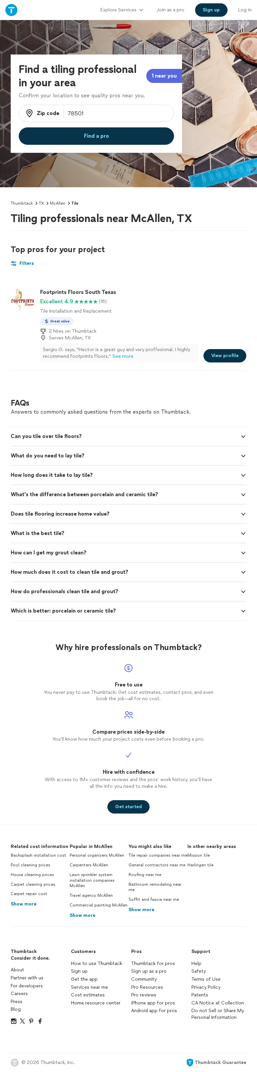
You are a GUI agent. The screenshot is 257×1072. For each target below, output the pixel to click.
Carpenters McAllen (89, 865)
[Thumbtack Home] (11, 10)
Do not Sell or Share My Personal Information (217, 1014)
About (17, 970)
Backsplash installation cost (38, 855)
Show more (23, 904)
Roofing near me (144, 874)
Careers (19, 993)
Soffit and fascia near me (153, 899)
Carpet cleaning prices (33, 884)
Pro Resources (147, 987)
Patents (199, 995)
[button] (128, 436)
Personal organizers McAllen (97, 855)
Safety (198, 971)
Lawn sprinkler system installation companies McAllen (92, 880)
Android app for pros (154, 1010)
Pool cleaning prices (30, 865)
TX (41, 203)
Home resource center (95, 1003)
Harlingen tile (200, 865)
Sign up (79, 971)
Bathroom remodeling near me (154, 887)
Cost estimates (88, 995)
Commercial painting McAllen (98, 905)
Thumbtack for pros (153, 963)
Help (196, 963)
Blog (16, 1009)
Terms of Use (206, 979)
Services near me (89, 987)
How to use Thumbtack (96, 963)
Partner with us (27, 978)
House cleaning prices (32, 874)
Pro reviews (143, 995)
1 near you (164, 76)
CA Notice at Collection (217, 1003)
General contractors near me (156, 865)
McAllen (57, 203)
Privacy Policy (206, 987)
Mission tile (198, 855)
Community (144, 979)
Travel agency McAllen (91, 895)
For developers (27, 986)
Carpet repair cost (29, 893)
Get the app (84, 979)
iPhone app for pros (153, 1003)
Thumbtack (22, 203)
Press (16, 1001)
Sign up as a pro (149, 971)
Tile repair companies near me (157, 855)
